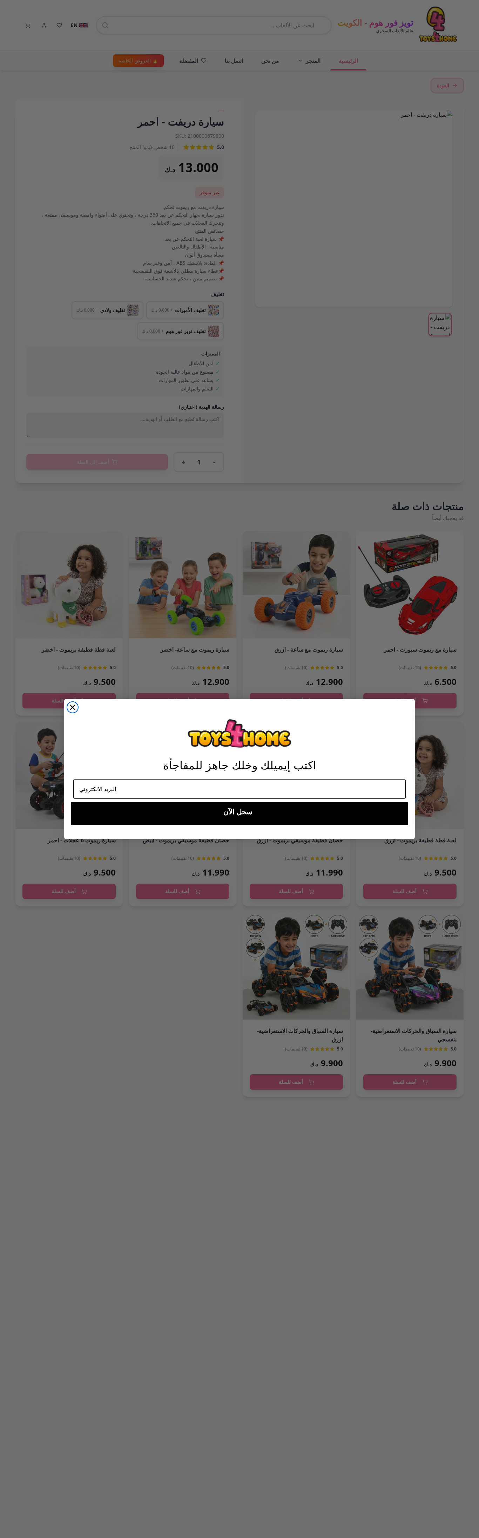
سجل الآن (237, 812)
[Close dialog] (72, 707)
